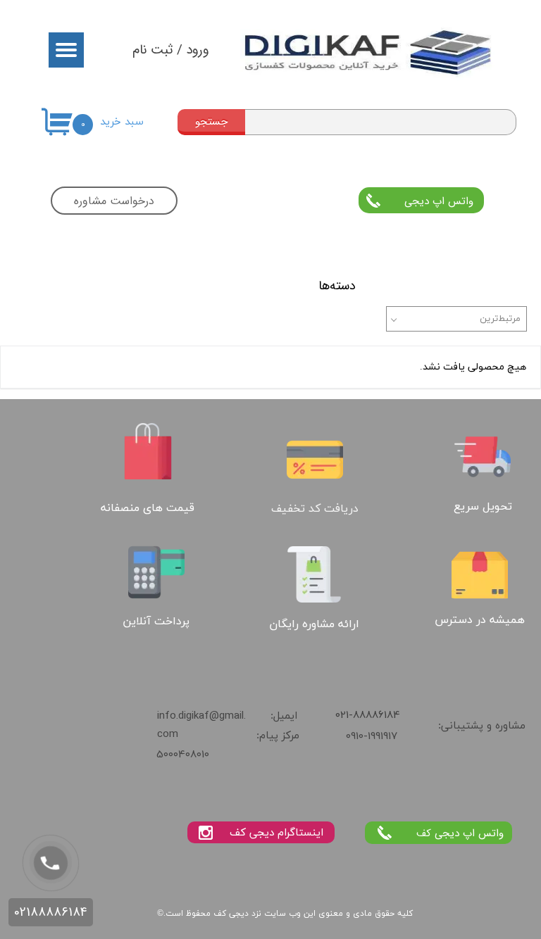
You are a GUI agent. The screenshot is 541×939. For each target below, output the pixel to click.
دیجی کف (231, 913)
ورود (197, 50)
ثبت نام (152, 50)
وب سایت (282, 913)
